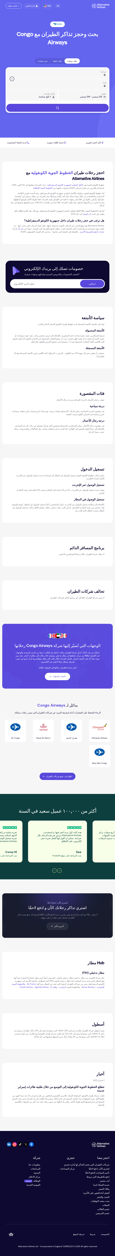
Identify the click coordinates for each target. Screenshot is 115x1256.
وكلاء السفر (103, 1188)
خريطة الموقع (78, 1234)
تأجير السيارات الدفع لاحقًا (97, 1172)
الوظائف (37, 1180)
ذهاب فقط (57, 61)
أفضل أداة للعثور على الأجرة (96, 1193)
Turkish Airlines (26, 987)
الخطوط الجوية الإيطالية (43, 188)
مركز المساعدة (67, 1168)
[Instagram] (14, 1145)
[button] (58, 6)
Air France (31, 984)
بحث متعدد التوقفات (100, 1201)
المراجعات (35, 1168)
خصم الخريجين (102, 1213)
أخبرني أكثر (59, 926)
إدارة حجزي (69, 1164)
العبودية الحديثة (33, 1184)
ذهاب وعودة (72, 61)
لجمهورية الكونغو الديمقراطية (59, 185)
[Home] (99, 6)
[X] (26, 1145)
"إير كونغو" (87, 214)
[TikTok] (20, 1145)
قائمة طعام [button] (12, 6)
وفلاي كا (53, 987)
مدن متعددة (43, 61)
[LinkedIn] (9, 1145)
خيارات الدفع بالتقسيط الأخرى (92, 232)
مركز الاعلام (34, 1176)
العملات (105, 1205)
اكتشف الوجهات (59, 676)
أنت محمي (104, 1180)
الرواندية (62, 987)
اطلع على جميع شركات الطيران (59, 776)
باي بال (20, 228)
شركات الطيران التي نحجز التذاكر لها (92, 1164)
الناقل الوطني (77, 185)
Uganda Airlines (42, 987)
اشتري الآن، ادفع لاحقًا (99, 1168)
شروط (92, 1234)
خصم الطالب (103, 1209)
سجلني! (92, 283)
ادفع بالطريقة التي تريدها (98, 1176)
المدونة (37, 1172)
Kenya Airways (88, 987)
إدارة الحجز (30, 6)
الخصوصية (105, 1234)
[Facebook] (31, 1145)
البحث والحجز (103, 1197)
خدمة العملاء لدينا (101, 1184)
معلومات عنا (34, 1164)
